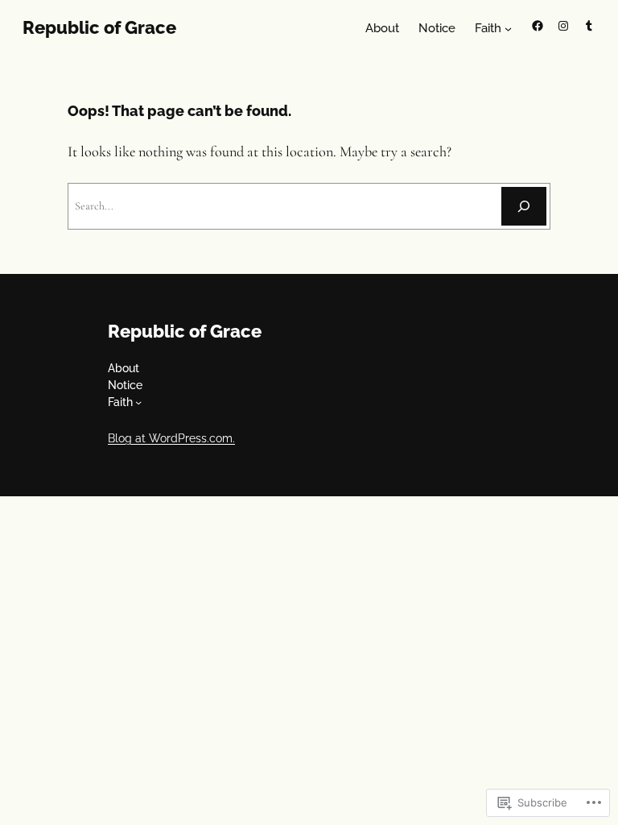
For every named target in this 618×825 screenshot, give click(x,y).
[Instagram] (563, 25)
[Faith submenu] (508, 28)
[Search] (523, 206)
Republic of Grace (99, 27)
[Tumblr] (589, 25)
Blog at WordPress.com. (171, 438)
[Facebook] (537, 25)
